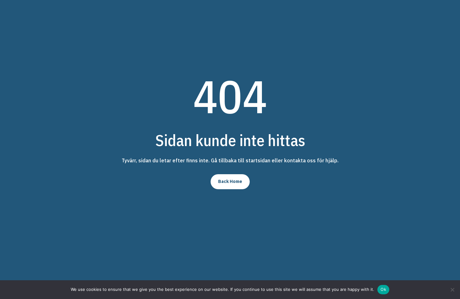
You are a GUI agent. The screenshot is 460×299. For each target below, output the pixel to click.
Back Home (230, 181)
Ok (383, 289)
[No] (452, 289)
